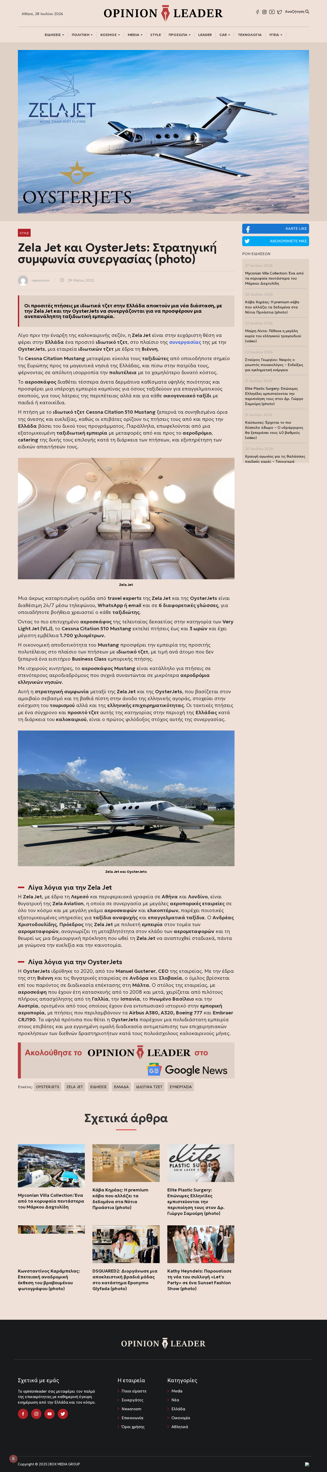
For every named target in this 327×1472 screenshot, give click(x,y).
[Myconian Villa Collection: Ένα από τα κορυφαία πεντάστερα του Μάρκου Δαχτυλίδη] (51, 1165)
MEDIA (134, 34)
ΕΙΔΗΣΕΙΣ (53, 34)
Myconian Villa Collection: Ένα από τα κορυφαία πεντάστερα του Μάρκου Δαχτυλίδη (51, 1201)
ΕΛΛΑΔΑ (121, 1087)
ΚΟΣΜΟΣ (109, 34)
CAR (223, 34)
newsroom (41, 280)
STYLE (155, 34)
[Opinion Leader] (163, 12)
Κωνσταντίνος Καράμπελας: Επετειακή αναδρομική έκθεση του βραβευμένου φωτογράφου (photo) (49, 1279)
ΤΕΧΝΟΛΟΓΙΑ (250, 34)
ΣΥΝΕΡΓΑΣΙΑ (181, 1087)
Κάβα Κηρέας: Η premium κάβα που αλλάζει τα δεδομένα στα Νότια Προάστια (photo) (120, 1198)
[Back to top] (311, 1456)
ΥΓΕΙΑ (274, 34)
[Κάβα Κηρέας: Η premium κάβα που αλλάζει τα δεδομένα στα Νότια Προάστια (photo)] (125, 1163)
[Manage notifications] (13, 1459)
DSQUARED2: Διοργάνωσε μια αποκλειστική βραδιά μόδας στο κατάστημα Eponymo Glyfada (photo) (124, 1279)
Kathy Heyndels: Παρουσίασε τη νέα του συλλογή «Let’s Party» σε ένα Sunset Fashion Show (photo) (199, 1279)
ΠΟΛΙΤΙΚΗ (81, 34)
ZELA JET (74, 1087)
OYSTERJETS (47, 1087)
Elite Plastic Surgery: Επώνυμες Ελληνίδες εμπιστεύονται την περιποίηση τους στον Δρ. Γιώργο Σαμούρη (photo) (196, 1201)
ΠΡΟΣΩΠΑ (178, 34)
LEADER (205, 34)
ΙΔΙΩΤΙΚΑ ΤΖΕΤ (149, 1087)
